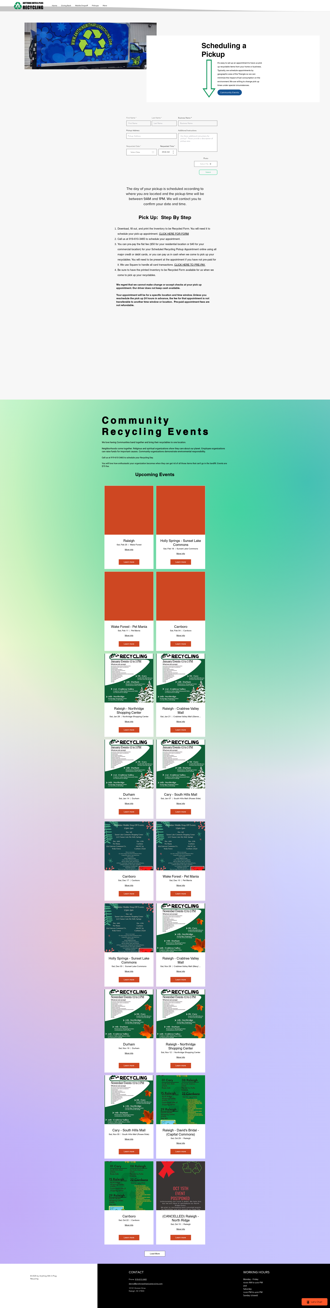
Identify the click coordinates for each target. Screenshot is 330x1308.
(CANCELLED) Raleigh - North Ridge (180, 1218)
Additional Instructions (187, 130)
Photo (205, 158)
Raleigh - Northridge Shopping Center (129, 711)
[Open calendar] (153, 152)
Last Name (156, 118)
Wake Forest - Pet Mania (129, 627)
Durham (129, 794)
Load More (155, 1253)
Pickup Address (132, 130)
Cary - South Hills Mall (180, 794)
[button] (205, 164)
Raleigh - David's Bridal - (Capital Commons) (181, 1132)
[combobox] (151, 136)
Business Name (184, 118)
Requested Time (167, 146)
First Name (130, 118)
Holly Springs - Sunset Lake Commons (180, 543)
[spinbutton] (166, 152)
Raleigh (129, 541)
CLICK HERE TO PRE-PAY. (189, 264)
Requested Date (134, 146)
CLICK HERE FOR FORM (174, 233)
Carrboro (180, 627)
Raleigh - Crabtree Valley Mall (180, 711)
